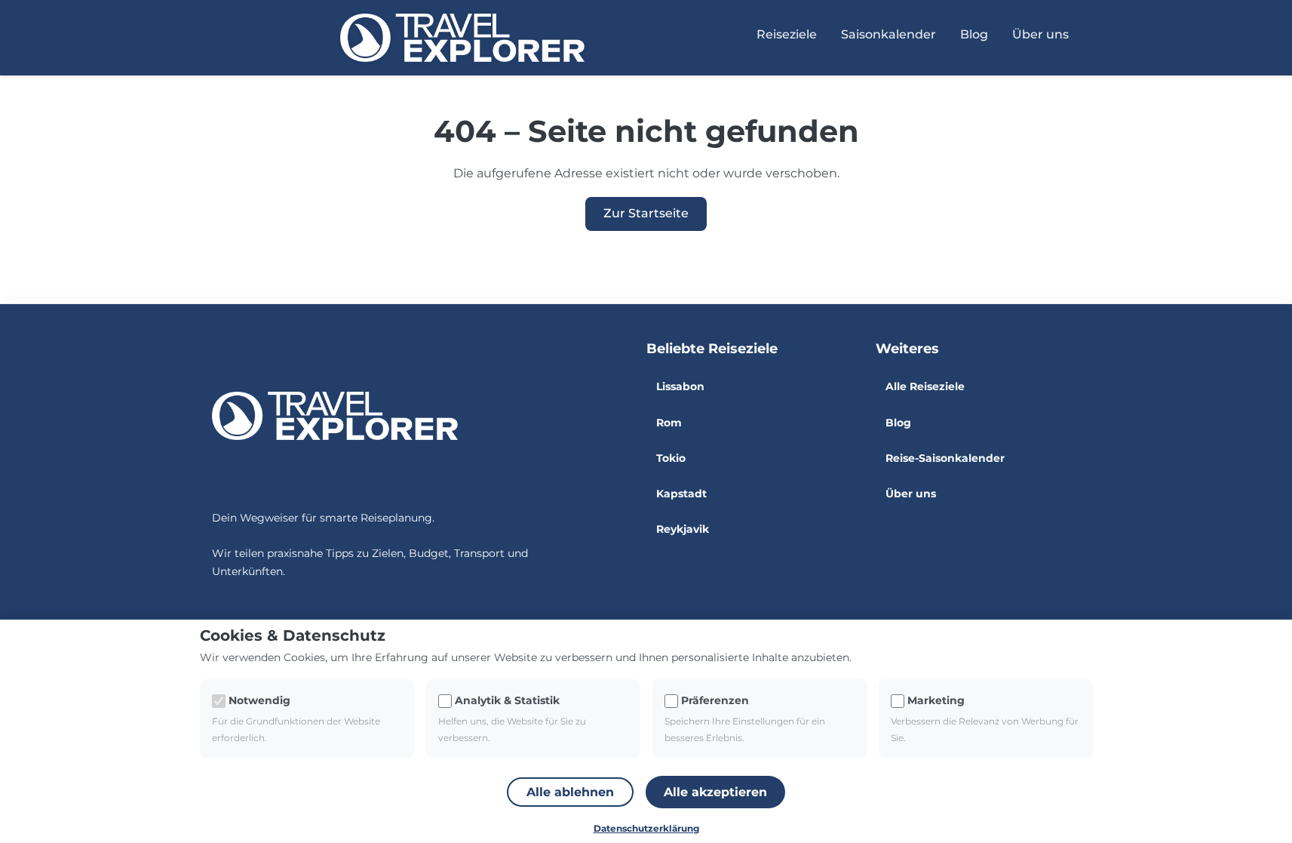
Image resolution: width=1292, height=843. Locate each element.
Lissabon (680, 386)
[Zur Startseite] (462, 37)
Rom (669, 422)
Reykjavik (682, 529)
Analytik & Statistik (507, 700)
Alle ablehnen (570, 792)
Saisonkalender (888, 34)
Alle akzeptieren (715, 792)
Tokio (671, 458)
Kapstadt (681, 493)
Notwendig (259, 700)
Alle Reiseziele (925, 386)
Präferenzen (715, 700)
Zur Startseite (646, 213)
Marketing (936, 700)
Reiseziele (786, 34)
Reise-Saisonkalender (945, 458)
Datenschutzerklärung (646, 828)
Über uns (910, 493)
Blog (974, 34)
